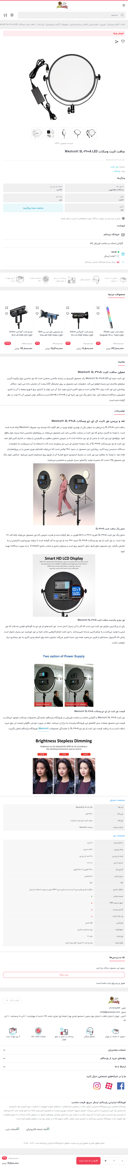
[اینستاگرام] (97, 1086)
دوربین (103, 24)
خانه (123, 24)
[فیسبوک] (121, 1086)
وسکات (116, 171)
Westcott (44, 728)
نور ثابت (40, 24)
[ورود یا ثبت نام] (12, 15)
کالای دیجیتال (113, 24)
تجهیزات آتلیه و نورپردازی (57, 24)
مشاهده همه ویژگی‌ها (33, 208)
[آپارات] (109, 1086)
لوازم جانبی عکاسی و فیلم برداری (84, 24)
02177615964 (114, 1008)
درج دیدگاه (64, 975)
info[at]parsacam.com (110, 1012)
